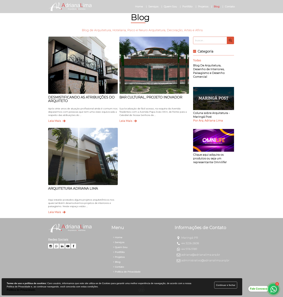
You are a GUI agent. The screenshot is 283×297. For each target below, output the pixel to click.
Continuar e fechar (225, 285)
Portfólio (120, 252)
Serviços (119, 242)
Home (118, 237)
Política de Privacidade (128, 271)
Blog (117, 261)
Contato (119, 266)
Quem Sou (121, 247)
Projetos (120, 256)
